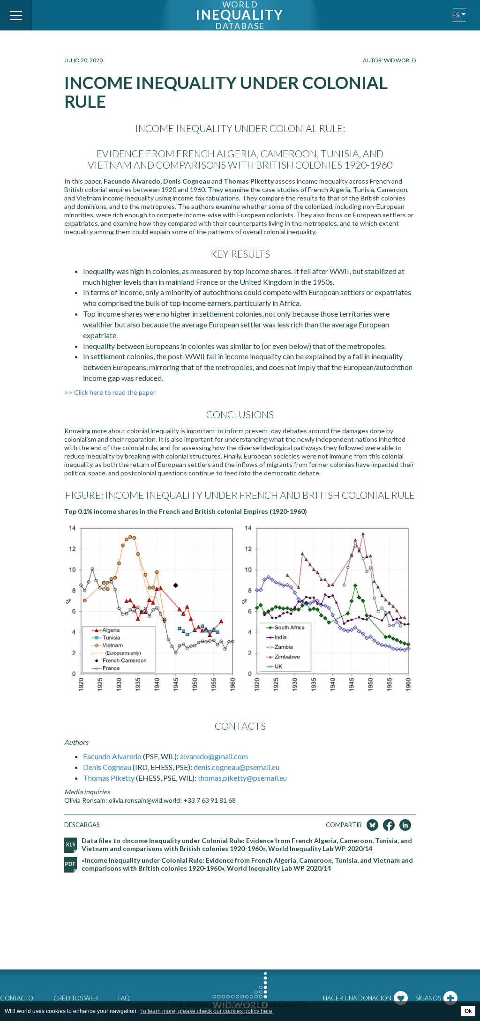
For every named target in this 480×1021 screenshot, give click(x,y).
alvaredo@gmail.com (214, 756)
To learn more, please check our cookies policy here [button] (206, 1011)
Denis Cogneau (107, 766)
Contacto (16, 998)
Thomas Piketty (109, 777)
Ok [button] (468, 1011)
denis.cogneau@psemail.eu (235, 766)
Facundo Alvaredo (112, 756)
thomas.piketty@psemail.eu (242, 777)
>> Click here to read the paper (110, 392)
